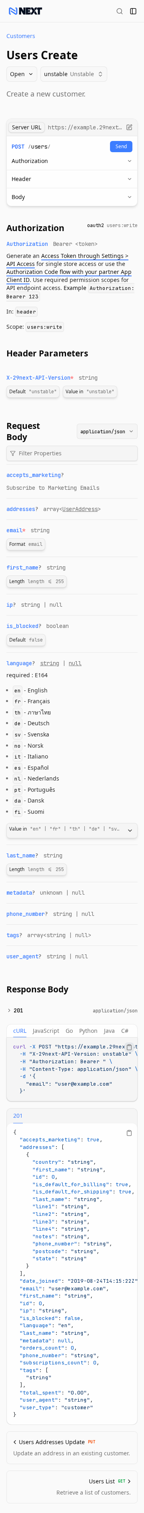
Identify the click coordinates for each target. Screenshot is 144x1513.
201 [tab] (18, 1115)
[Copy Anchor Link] (71, 228)
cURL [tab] (19, 1030)
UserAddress (80, 509)
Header (21, 179)
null (75, 663)
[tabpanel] (72, 1069)
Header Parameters (47, 353)
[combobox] (107, 431)
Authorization (30, 161)
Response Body (37, 989)
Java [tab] (109, 1030)
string (49, 663)
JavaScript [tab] (46, 1030)
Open (17, 74)
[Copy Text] (129, 1047)
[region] (72, 1069)
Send (121, 146)
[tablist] (72, 1030)
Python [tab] (88, 1030)
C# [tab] (124, 1030)
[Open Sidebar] (133, 11)
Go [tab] (69, 1030)
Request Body (23, 431)
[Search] (119, 11)
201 (18, 1010)
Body (18, 197)
